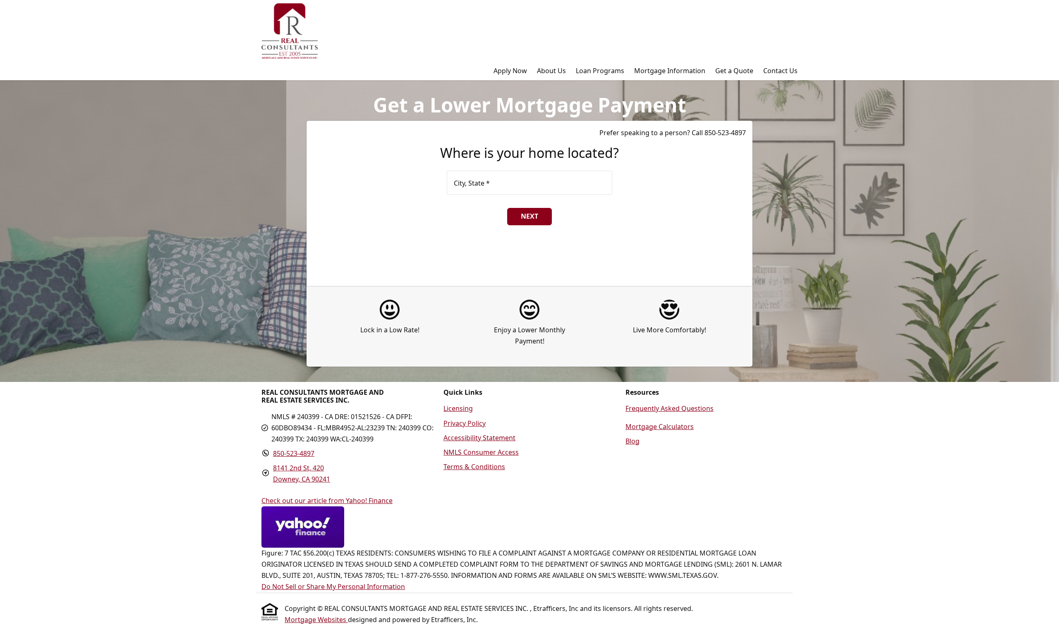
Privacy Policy (464, 423)
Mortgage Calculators (659, 426)
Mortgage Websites (316, 619)
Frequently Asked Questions (669, 408)
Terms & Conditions (474, 466)
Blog (632, 441)
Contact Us (780, 70)
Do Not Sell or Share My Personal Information (333, 586)
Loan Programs (600, 70)
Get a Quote (734, 70)
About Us (551, 70)
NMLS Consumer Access (481, 452)
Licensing (458, 408)
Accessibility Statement (479, 437)
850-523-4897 (293, 453)
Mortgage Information (669, 70)
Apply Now (510, 70)
